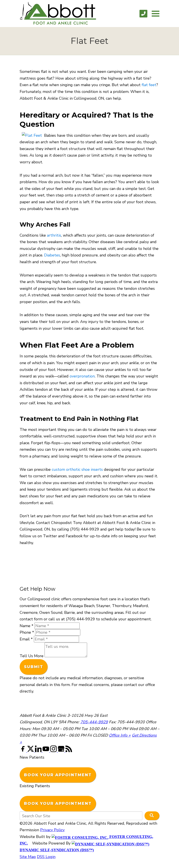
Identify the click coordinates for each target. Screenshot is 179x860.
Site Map (28, 856)
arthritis (54, 235)
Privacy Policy (52, 830)
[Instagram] (54, 750)
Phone (27, 632)
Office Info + (120, 735)
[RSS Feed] (68, 750)
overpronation (82, 376)
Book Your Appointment (58, 775)
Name (26, 625)
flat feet (149, 84)
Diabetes (52, 255)
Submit (33, 666)
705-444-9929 (94, 722)
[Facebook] (23, 750)
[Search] (152, 815)
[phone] (143, 13)
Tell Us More (31, 656)
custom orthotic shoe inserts (77, 469)
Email (26, 639)
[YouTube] (46, 750)
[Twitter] (31, 750)
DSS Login (46, 856)
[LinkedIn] (39, 750)
